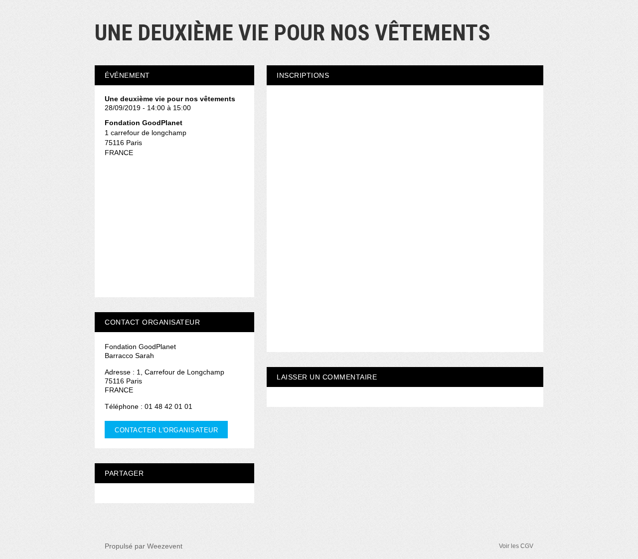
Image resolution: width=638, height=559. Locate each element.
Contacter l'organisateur (166, 430)
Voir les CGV (516, 546)
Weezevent (164, 546)
